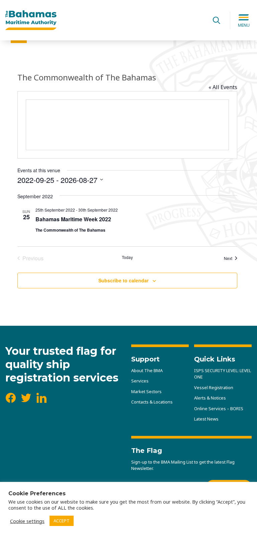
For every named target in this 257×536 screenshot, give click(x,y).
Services (140, 381)
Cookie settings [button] (27, 521)
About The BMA (147, 370)
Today (127, 257)
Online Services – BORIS (218, 409)
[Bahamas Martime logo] (104, 20)
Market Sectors (146, 391)
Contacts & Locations (152, 402)
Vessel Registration (213, 387)
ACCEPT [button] (62, 521)
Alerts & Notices (210, 398)
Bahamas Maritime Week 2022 (73, 219)
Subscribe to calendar (123, 280)
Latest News (206, 419)
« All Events (222, 87)
